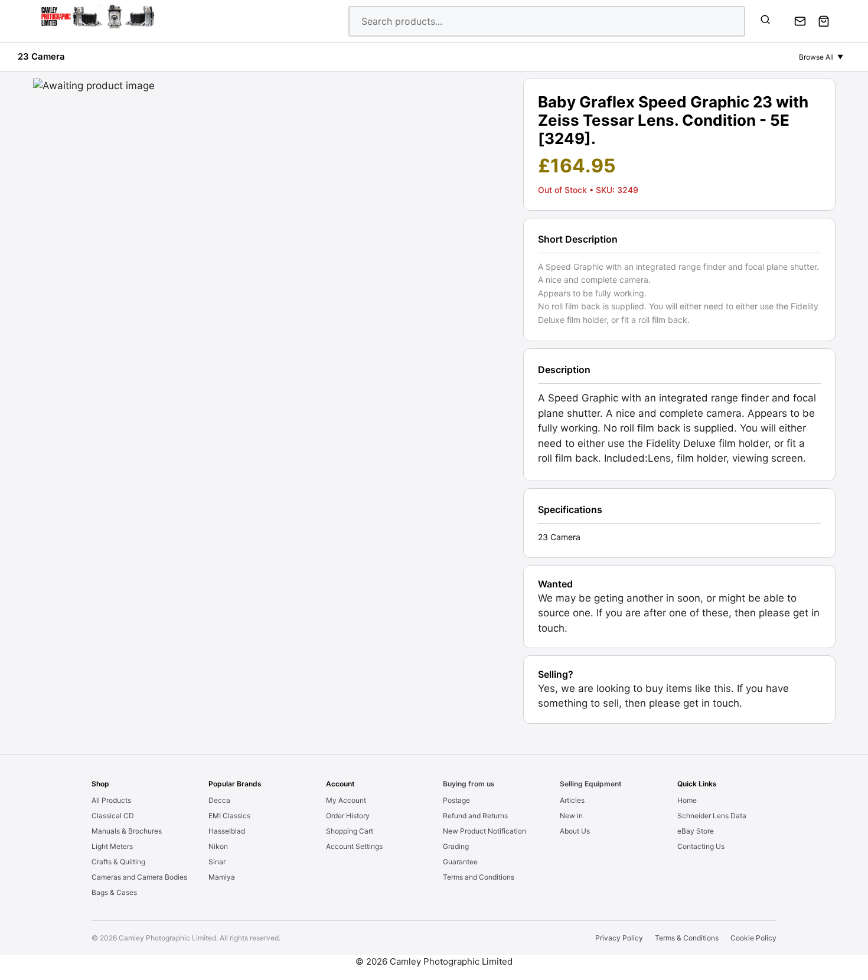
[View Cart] (824, 21)
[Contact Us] (800, 21)
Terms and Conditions (478, 877)
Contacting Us (701, 846)
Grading (456, 846)
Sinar (217, 861)
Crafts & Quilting (118, 861)
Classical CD (113, 815)
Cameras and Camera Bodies (139, 877)
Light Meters (112, 846)
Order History (348, 815)
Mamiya (221, 877)
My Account (346, 800)
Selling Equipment (591, 783)
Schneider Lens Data (711, 815)
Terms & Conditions (687, 937)
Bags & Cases (114, 892)
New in (571, 815)
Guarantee (460, 861)
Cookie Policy (753, 937)
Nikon (218, 846)
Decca (219, 800)
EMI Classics (229, 815)
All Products (111, 800)
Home (687, 800)
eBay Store (695, 831)
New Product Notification (484, 831)
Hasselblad (226, 831)
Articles (572, 800)
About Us (575, 831)
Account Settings (354, 846)
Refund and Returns (475, 815)
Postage (456, 800)
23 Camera (41, 56)
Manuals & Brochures (127, 831)
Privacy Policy (619, 937)
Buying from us (469, 783)
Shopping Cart (349, 831)
